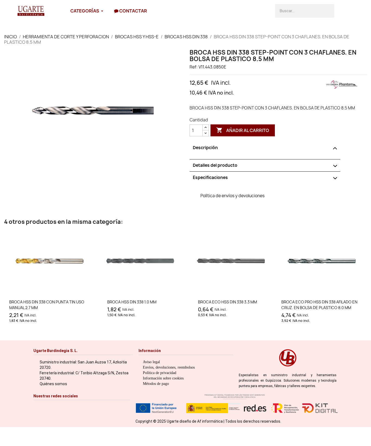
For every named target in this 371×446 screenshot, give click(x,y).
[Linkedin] (79, 406)
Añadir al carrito (242, 130)
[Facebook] (45, 406)
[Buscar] (327, 11)
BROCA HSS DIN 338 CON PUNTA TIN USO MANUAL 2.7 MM (46, 304)
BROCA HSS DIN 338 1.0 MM (131, 301)
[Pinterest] (70, 406)
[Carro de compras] (343, 11)
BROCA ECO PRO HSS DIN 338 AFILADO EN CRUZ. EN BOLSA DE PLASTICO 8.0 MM (319, 304)
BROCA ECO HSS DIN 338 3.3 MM (227, 301)
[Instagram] (36, 406)
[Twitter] (62, 406)
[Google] (87, 406)
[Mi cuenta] (356, 10)
